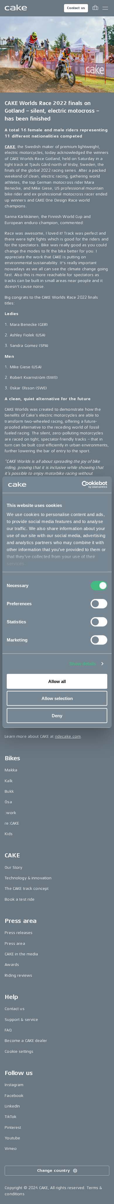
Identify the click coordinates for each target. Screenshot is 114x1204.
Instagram (14, 1085)
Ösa (8, 802)
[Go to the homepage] (16, 8)
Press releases (18, 932)
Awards (12, 964)
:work (10, 813)
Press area (15, 943)
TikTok (10, 1116)
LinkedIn (12, 1106)
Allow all (57, 681)
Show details (82, 663)
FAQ (8, 1030)
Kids (9, 834)
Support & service (21, 1019)
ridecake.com (68, 736)
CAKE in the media (21, 954)
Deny (57, 715)
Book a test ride (19, 899)
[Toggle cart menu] (95, 8)
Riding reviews (18, 975)
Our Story (13, 867)
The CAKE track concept (27, 888)
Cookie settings (19, 1051)
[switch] (99, 603)
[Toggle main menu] (105, 8)
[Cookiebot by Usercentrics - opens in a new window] (82, 485)
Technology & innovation (28, 878)
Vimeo (11, 1148)
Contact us (76, 8)
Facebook (14, 1095)
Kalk (9, 781)
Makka (11, 770)
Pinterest (13, 1127)
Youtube (12, 1138)
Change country (53, 1170)
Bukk (9, 791)
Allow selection (57, 698)
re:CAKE (12, 823)
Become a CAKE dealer (26, 1040)
